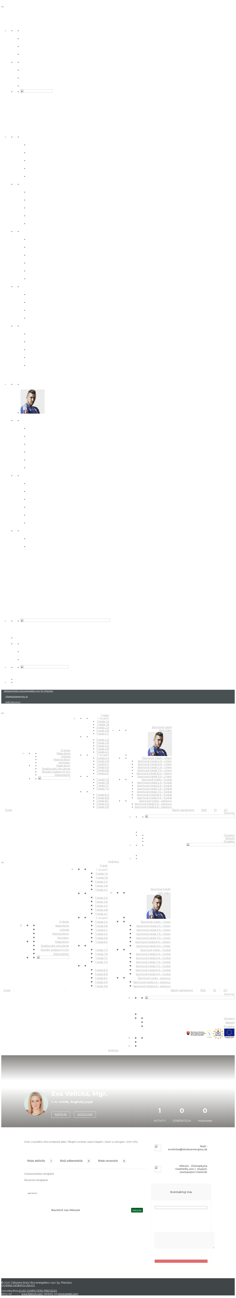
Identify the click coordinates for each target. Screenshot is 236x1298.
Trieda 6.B (36, 270)
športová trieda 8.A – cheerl (52, 459)
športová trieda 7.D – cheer (52, 451)
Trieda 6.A (36, 262)
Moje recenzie (108, 1160)
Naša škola (31, 30)
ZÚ (3, 590)
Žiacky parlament (17, 557)
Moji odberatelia (71, 1160)
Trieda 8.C (36, 349)
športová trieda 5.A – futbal (52, 483)
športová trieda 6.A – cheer (52, 436)
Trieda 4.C (36, 223)
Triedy (7, 128)
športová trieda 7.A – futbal (52, 499)
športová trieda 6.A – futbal (52, 491)
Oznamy (29, 643)
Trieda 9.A (36, 357)
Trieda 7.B (36, 302)
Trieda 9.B (36, 365)
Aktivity (28, 651)
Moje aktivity (36, 1160)
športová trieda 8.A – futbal (52, 514)
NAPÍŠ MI (61, 1114)
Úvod (6, 11)
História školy (33, 46)
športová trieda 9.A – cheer (52, 467)
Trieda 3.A (36, 191)
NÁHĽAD (137, 1210)
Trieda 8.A (36, 333)
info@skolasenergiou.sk (16, 696)
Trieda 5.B (36, 246)
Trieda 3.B (36, 199)
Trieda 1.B (36, 152)
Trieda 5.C (36, 254)
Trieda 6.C (36, 278)
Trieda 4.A (36, 207)
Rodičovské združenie (41, 69)
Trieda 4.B (36, 215)
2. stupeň (29, 231)
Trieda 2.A (36, 160)
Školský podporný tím (41, 77)
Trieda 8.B (36, 341)
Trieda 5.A (36, 239)
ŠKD (4, 568)
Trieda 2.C (36, 176)
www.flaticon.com (32, 1293)
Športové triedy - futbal (42, 475)
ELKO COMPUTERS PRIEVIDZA (38, 1290)
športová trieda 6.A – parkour (54, 546)
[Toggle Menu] (2, 6)
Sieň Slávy (30, 384)
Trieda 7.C (36, 310)
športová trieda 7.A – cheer (52, 443)
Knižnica (9, 601)
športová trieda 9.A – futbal (52, 522)
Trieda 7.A (36, 294)
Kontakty (29, 54)
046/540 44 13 (12, 702)
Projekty (28, 659)
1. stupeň (29, 136)
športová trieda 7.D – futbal (52, 506)
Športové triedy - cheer (42, 420)
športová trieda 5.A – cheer (52, 428)
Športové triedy (16, 376)
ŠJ (3, 579)
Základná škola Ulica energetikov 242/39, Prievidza (28, 691)
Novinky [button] (9, 612)
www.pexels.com (68, 1293)
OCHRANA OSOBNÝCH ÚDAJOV (18, 1285)
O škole (8, 22)
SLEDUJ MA (84, 1114)
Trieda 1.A (36, 144)
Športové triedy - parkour (44, 530)
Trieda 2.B (36, 168)
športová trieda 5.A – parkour (54, 538)
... (22, 183)
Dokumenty (32, 85)
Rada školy (31, 61)
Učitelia (28, 38)
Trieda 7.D (36, 317)
